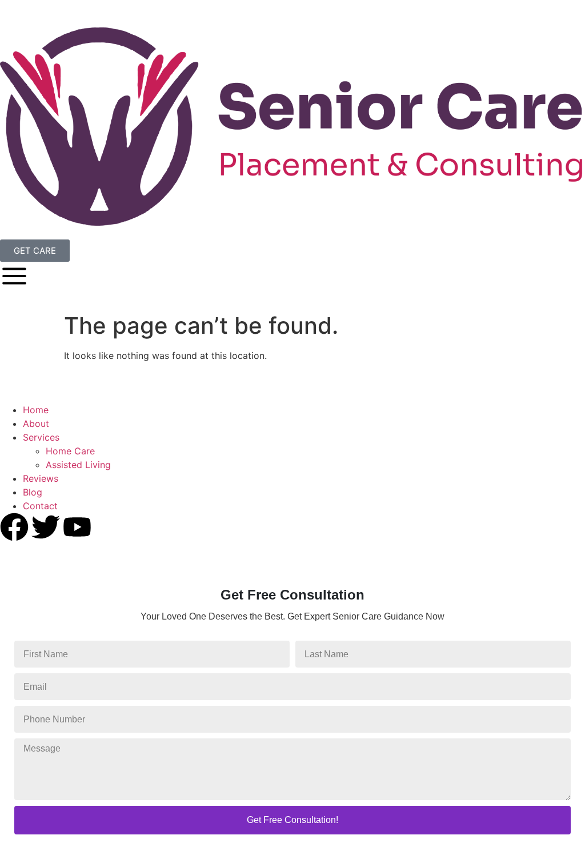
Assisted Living (78, 464)
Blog (32, 492)
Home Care (70, 451)
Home (36, 409)
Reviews (40, 478)
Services (41, 437)
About (36, 423)
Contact (40, 506)
